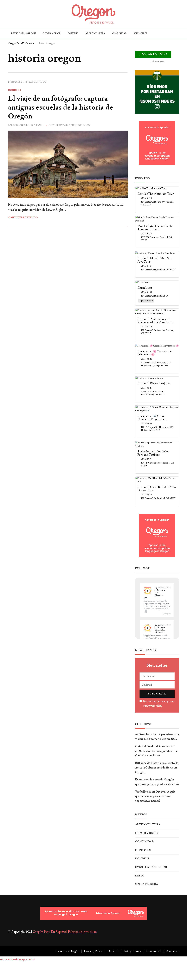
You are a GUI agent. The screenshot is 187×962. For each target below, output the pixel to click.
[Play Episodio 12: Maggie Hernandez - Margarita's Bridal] (147, 628)
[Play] (147, 591)
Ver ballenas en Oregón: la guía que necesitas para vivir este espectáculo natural (155, 796)
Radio (140, 875)
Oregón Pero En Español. (50, 932)
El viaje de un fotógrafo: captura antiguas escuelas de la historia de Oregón (60, 107)
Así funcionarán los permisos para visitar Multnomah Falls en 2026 (157, 737)
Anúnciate (140, 33)
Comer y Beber (52, 33)
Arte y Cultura (95, 33)
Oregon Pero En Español (28, 125)
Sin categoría (146, 884)
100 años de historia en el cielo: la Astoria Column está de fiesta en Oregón (156, 767)
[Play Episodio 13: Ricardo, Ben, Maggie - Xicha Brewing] (147, 591)
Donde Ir (73, 33)
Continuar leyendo (23, 217)
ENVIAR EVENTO (153, 54)
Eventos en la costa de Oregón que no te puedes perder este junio (157, 782)
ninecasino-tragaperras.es (17, 959)
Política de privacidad (82, 932)
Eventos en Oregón (23, 33)
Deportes (143, 850)
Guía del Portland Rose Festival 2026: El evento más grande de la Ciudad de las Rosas (156, 750)
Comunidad (119, 33)
